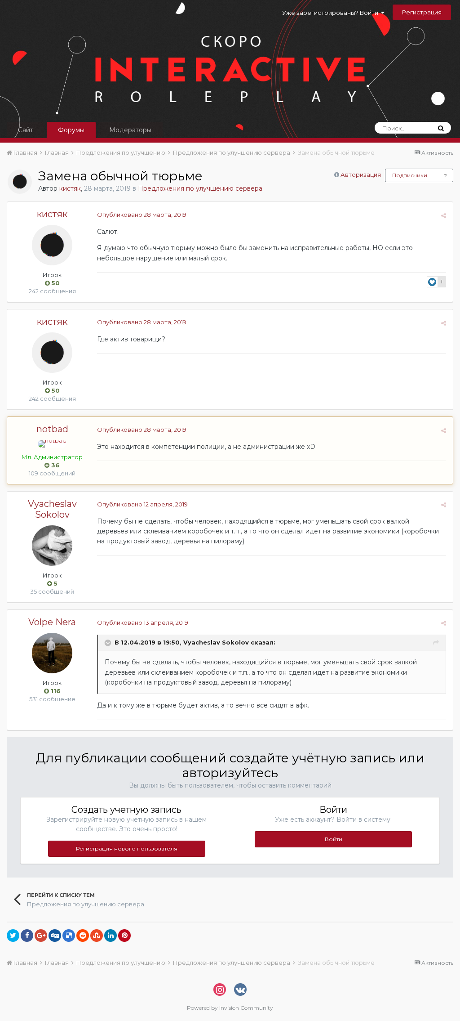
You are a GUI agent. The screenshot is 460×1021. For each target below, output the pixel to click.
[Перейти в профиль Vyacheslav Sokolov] (52, 545)
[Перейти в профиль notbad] (52, 444)
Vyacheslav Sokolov (52, 509)
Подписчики (409, 175)
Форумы (71, 130)
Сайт (25, 130)
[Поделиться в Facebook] (27, 935)
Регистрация (422, 12)
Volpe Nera (52, 622)
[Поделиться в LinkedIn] (110, 935)
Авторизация (361, 174)
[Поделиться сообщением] (443, 215)
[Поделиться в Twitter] (13, 935)
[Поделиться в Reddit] (82, 935)
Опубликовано (141, 214)
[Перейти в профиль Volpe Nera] (52, 653)
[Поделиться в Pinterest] (124, 935)
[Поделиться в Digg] (55, 935)
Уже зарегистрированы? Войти (331, 12)
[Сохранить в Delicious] (68, 935)
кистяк (70, 188)
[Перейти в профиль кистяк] (20, 182)
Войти (333, 839)
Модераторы (130, 130)
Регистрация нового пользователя (126, 848)
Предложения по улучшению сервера (200, 188)
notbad (52, 429)
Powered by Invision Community (230, 1007)
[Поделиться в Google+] (41, 935)
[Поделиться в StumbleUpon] (96, 935)
